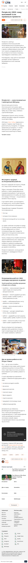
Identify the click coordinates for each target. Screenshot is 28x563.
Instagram (6, 541)
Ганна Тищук (7, 461)
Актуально (4, 481)
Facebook (6, 544)
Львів (3, 499)
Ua (21, 2)
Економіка (22, 5)
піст (22, 454)
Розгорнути (14, 505)
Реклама (4, 518)
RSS (18, 544)
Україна (5, 6)
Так (25, 561)
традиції (4, 454)
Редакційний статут (19, 519)
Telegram (6, 536)
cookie (11, 561)
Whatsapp (6, 546)
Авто (15, 481)
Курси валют (5, 524)
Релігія (17, 9)
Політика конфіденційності (18, 516)
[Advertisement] (14, 82)
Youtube (6, 533)
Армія (16, 5)
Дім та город (5, 487)
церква (11, 454)
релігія (17, 454)
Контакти (4, 516)
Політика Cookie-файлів (18, 525)
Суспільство (10, 9)
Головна (3, 9)
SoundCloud (20, 541)
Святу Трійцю (12, 122)
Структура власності (7, 520)
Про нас (4, 512)
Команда (4, 522)
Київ (15, 493)
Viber (5, 538)
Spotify (18, 538)
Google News (20, 536)
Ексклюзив (5, 493)
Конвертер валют (6, 526)
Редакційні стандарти (16, 522)
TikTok (18, 533)
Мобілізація (17, 499)
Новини (11, 5)
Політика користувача (17, 513)
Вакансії (4, 514)
